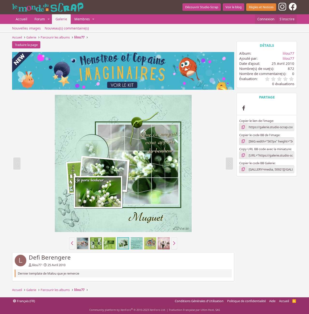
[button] (48, 19)
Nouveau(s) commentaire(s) (67, 28)
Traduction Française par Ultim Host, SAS (194, 310)
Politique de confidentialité (246, 301)
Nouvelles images (26, 28)
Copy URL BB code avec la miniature (265, 149)
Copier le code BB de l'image (259, 135)
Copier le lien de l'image (256, 121)
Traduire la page (26, 45)
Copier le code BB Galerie (257, 163)
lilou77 (37, 265)
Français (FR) (25, 301)
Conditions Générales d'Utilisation (199, 301)
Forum (40, 19)
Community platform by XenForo (127, 310)
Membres (82, 19)
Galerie (61, 19)
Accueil (21, 19)
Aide (272, 301)
